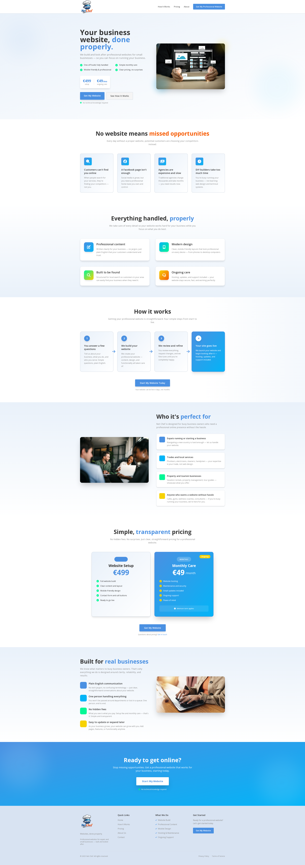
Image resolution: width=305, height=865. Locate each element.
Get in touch (162, 634)
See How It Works (119, 95)
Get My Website (92, 95)
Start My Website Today (152, 383)
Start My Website (152, 781)
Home (120, 820)
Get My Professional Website (209, 6)
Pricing (177, 6)
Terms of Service (218, 856)
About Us (122, 833)
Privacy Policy (203, 856)
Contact (121, 837)
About (186, 6)
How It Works (164, 6)
